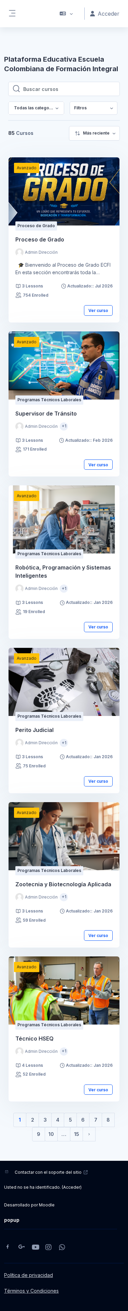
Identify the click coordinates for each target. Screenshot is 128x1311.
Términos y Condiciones (31, 1291)
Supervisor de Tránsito (46, 413)
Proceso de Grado (39, 239)
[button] (66, 13)
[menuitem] (93, 108)
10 (51, 1134)
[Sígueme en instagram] (48, 1248)
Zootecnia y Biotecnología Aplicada (63, 884)
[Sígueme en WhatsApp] (62, 1248)
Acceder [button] (108, 13)
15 (76, 1134)
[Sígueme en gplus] (21, 1247)
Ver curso (98, 310)
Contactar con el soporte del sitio (48, 1172)
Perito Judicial (34, 730)
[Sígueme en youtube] (35, 1248)
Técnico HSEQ (34, 1038)
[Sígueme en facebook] (7, 1247)
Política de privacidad (28, 1275)
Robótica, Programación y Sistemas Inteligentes (63, 571)
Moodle (47, 1204)
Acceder (71, 1187)
